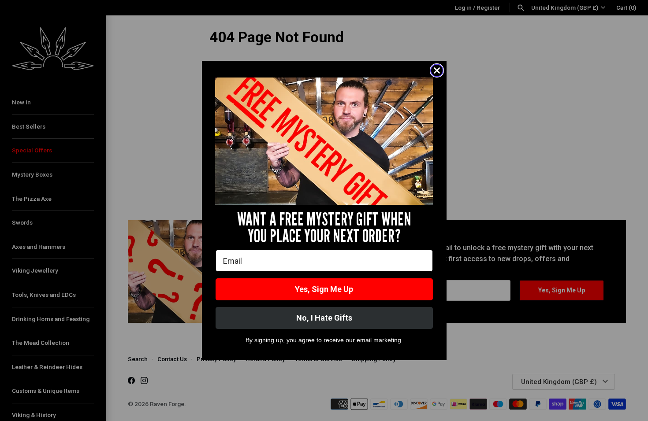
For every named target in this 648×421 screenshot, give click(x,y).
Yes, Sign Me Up (324, 289)
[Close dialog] (437, 70)
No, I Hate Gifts (324, 317)
